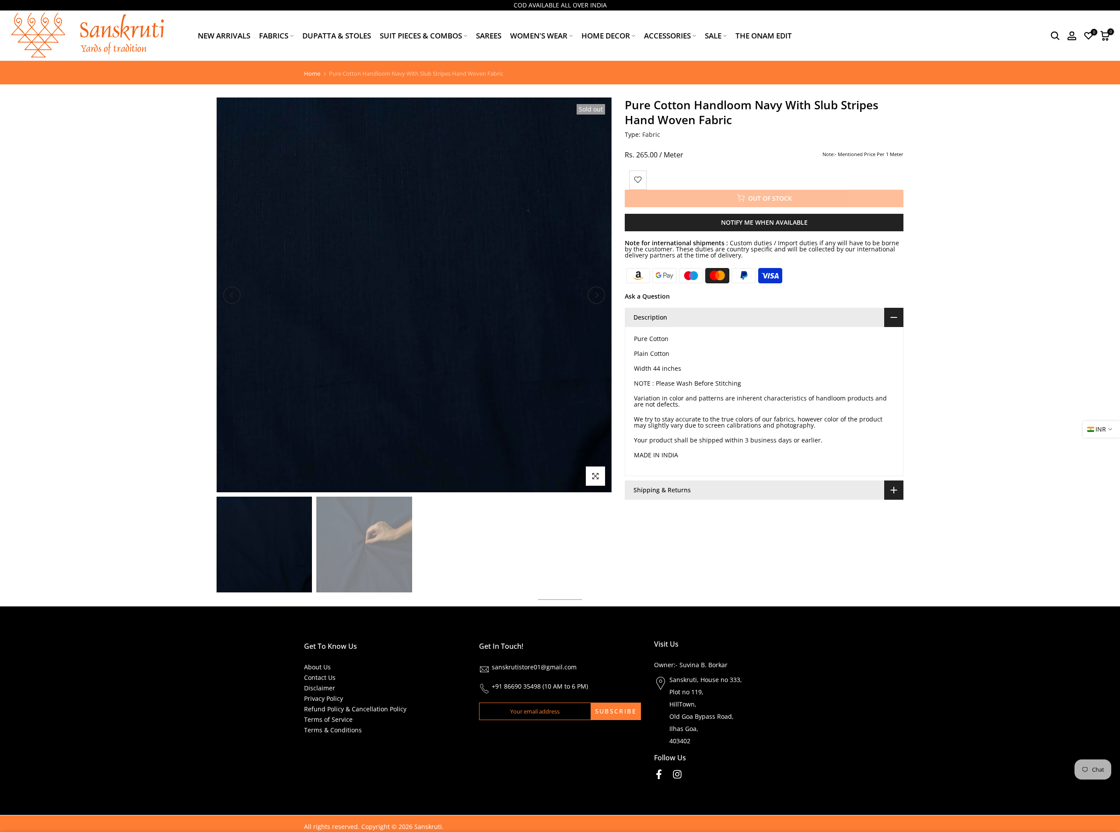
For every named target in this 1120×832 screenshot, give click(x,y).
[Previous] (232, 295)
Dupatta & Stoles (336, 36)
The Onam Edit (763, 36)
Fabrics (273, 36)
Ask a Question (647, 296)
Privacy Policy (323, 698)
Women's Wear (538, 36)
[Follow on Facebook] (659, 774)
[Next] (596, 295)
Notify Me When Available (764, 222)
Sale (713, 36)
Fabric (651, 134)
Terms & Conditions (333, 730)
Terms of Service (328, 719)
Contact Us (320, 677)
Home (312, 74)
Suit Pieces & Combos (421, 36)
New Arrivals (224, 36)
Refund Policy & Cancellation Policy (355, 709)
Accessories (667, 36)
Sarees (488, 36)
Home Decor (605, 36)
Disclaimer (319, 688)
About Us (317, 667)
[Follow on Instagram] (677, 774)
